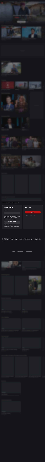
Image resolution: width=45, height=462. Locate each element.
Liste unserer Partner (32, 240)
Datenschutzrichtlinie (20, 251)
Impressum (13, 251)
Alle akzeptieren (12, 213)
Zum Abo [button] (32, 212)
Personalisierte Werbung (12, 221)
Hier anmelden (33, 215)
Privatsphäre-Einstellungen (29, 251)
